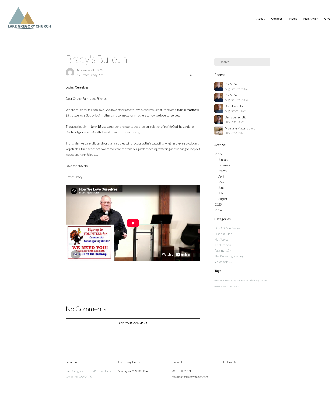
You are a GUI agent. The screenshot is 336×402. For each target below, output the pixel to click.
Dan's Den (227, 286)
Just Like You (222, 245)
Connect (277, 18)
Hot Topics (221, 239)
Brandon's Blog (252, 280)
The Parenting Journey (228, 256)
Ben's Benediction (222, 280)
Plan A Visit (310, 18)
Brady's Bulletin (238, 280)
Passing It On (222, 250)
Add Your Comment (133, 323)
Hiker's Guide (223, 234)
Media (293, 18)
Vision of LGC (223, 262)
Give (327, 18)
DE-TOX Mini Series (227, 228)
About (261, 18)
